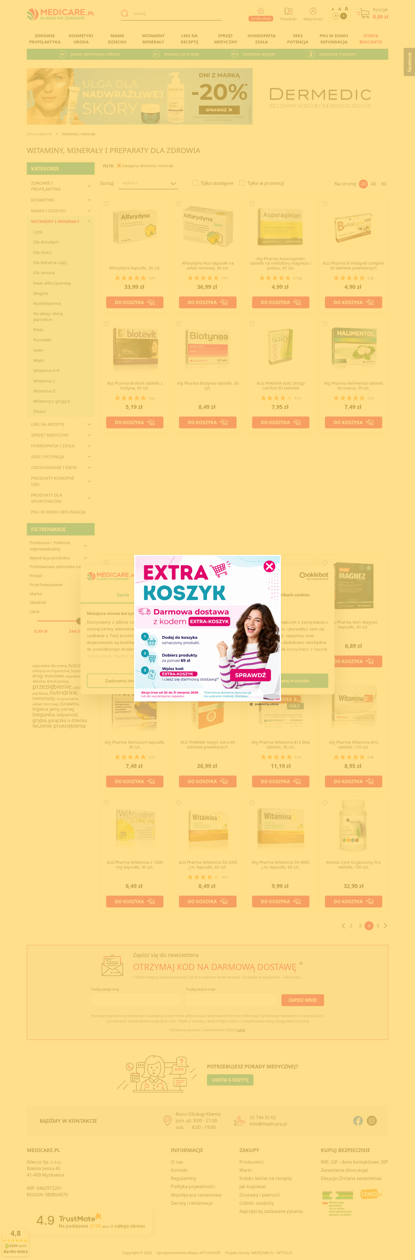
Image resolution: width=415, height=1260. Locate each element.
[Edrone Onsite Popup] (207, 630)
